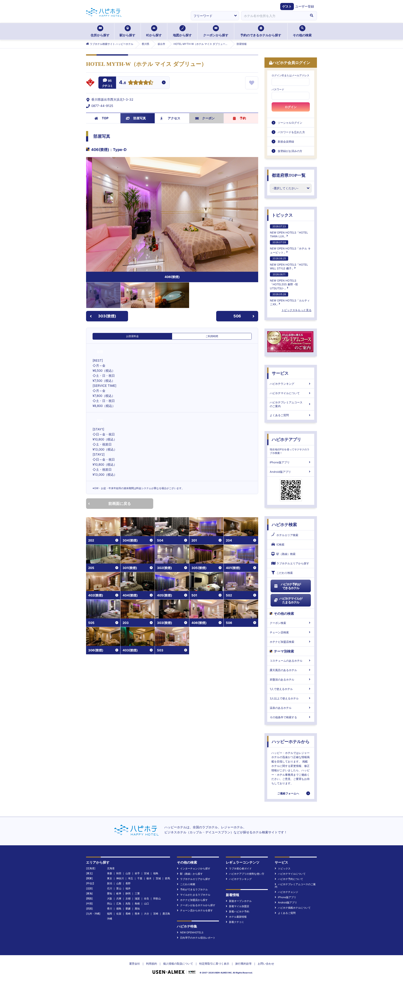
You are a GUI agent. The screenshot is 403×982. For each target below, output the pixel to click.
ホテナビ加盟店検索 (282, 641)
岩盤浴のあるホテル (282, 679)
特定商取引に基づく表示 (214, 963)
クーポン (208, 118)
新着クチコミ (236, 922)
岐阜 (118, 893)
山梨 (118, 883)
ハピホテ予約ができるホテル (291, 586)
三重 (137, 893)
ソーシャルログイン (290, 122)
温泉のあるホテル (281, 707)
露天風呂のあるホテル (283, 670)
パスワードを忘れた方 (291, 132)
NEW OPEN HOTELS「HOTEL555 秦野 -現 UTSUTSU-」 (284, 281)
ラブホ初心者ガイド (240, 868)
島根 (137, 903)
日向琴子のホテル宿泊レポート (197, 937)
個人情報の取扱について (178, 963)
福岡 (109, 913)
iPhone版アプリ (280, 462)
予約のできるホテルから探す (260, 35)
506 (237, 316)
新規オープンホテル (240, 901)
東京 (109, 878)
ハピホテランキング (282, 383)
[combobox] (273, 15)
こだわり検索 (284, 572)
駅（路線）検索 (286, 554)
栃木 (149, 878)
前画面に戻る (119, 503)
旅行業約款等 (243, 963)
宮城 (146, 873)
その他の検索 (302, 35)
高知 (137, 908)
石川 (109, 888)
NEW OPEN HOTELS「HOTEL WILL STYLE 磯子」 (289, 263)
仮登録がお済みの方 (290, 151)
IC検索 (280, 544)
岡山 (109, 903)
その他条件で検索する (283, 717)
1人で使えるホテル (281, 689)
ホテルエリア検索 (287, 535)
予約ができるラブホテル (194, 889)
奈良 (146, 898)
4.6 (122, 83)
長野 (128, 883)
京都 (128, 898)
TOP (105, 118)
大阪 (109, 898)
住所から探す (100, 35)
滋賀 (137, 898)
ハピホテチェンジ (288, 892)
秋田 (118, 873)
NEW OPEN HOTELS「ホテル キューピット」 (290, 247)
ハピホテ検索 (284, 524)
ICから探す (154, 35)
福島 (155, 873)
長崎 (128, 913)
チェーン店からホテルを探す (196, 910)
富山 (118, 888)
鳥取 (128, 903)
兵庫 (118, 898)
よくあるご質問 (279, 415)
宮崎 (155, 913)
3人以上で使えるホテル (284, 698)
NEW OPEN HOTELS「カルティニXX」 (290, 299)
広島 (118, 903)
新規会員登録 (286, 141)
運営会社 (134, 963)
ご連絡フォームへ (288, 793)
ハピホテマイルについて (285, 393)
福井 (128, 888)
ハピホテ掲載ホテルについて (294, 907)
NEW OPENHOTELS (191, 932)
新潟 (109, 883)
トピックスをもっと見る (296, 310)
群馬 (167, 878)
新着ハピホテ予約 (239, 911)
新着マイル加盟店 (239, 906)
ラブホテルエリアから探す (292, 563)
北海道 (111, 868)
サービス (280, 373)
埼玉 (130, 878)
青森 (109, 873)
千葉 (139, 878)
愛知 (109, 893)
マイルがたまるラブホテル (195, 894)
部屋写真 (139, 118)
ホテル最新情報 (238, 916)
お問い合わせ (266, 963)
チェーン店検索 (279, 632)
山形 (128, 873)
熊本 (137, 913)
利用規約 (151, 963)
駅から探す (127, 35)
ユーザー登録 (304, 6)
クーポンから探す (215, 35)
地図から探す (182, 35)
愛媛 (128, 908)
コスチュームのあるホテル (286, 660)
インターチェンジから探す (195, 868)
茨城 (158, 878)
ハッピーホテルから (291, 741)
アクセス (174, 118)
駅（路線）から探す (191, 873)
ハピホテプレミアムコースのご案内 (286, 404)
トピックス (282, 215)
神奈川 (120, 878)
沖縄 (109, 918)
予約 (243, 118)
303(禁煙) (107, 316)
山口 (146, 903)
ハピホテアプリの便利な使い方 (246, 873)
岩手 (137, 873)
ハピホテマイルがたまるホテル (290, 600)
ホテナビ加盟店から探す (194, 899)
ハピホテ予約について (290, 879)
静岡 (128, 893)
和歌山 (157, 898)
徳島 (118, 908)
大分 (146, 913)
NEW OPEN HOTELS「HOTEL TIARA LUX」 (289, 231)
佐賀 (118, 913)
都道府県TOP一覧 (289, 175)
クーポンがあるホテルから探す (197, 905)
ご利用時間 (211, 336)
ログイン (291, 107)
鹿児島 (166, 913)
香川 (109, 908)
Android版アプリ (280, 471)
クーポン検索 (278, 623)
